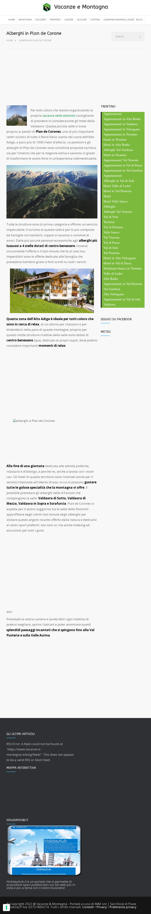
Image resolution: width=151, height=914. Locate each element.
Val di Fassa (111, 243)
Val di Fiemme (113, 227)
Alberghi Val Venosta (117, 212)
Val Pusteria (111, 253)
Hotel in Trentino (115, 155)
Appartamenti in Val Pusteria (122, 284)
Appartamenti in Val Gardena (123, 170)
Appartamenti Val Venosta (120, 160)
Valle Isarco (111, 232)
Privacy (101, 907)
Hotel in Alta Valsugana (119, 258)
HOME (11, 19)
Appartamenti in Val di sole (121, 299)
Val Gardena (111, 289)
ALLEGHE (82, 19)
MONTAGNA (25, 19)
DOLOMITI (40, 19)
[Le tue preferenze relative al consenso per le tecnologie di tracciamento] (6, 907)
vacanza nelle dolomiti (59, 115)
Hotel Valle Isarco (115, 201)
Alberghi (109, 207)
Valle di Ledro (113, 274)
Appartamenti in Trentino (120, 134)
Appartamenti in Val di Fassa (122, 165)
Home (9, 40)
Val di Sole (110, 248)
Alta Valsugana (113, 294)
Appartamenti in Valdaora (120, 124)
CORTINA (95, 19)
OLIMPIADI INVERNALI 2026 (117, 19)
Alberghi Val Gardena (118, 150)
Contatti (88, 907)
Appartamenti (112, 114)
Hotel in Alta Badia (116, 145)
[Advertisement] (75, 77)
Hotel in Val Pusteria (117, 191)
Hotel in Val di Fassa (117, 263)
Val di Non (110, 217)
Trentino (109, 222)
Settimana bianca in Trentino (122, 268)
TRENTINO (55, 19)
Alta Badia (110, 279)
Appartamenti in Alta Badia (122, 119)
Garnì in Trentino (115, 140)
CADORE (68, 19)
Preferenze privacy (123, 907)
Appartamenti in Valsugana (121, 129)
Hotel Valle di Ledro (117, 186)
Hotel (107, 196)
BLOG (139, 19)
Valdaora (109, 304)
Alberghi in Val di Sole (118, 181)
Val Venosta (111, 237)
